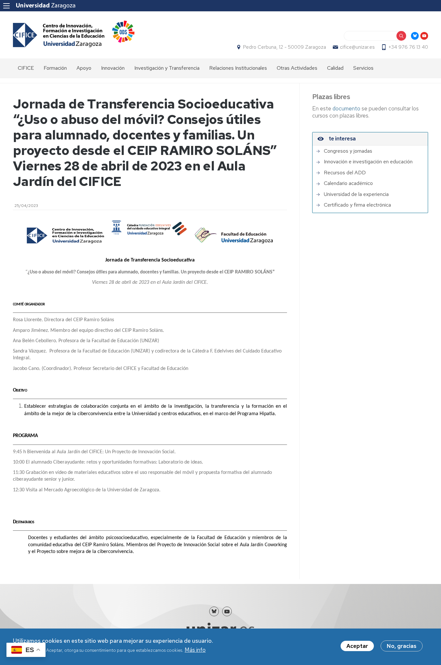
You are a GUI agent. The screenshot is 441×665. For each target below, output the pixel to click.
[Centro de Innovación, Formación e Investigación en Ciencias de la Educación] (59, 35)
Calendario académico (348, 183)
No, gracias (401, 646)
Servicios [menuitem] (363, 68)
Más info (195, 650)
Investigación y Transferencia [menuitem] (167, 68)
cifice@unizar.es (357, 47)
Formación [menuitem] (55, 68)
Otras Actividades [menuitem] (297, 68)
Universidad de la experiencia (356, 194)
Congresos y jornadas (348, 151)
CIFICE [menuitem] (26, 68)
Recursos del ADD (345, 173)
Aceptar (357, 646)
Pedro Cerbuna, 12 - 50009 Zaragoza (284, 47)
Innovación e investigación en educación (368, 162)
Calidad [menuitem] (335, 68)
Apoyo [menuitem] (84, 68)
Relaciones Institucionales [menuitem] (238, 68)
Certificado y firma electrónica (357, 205)
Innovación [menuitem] (113, 68)
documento (347, 108)
